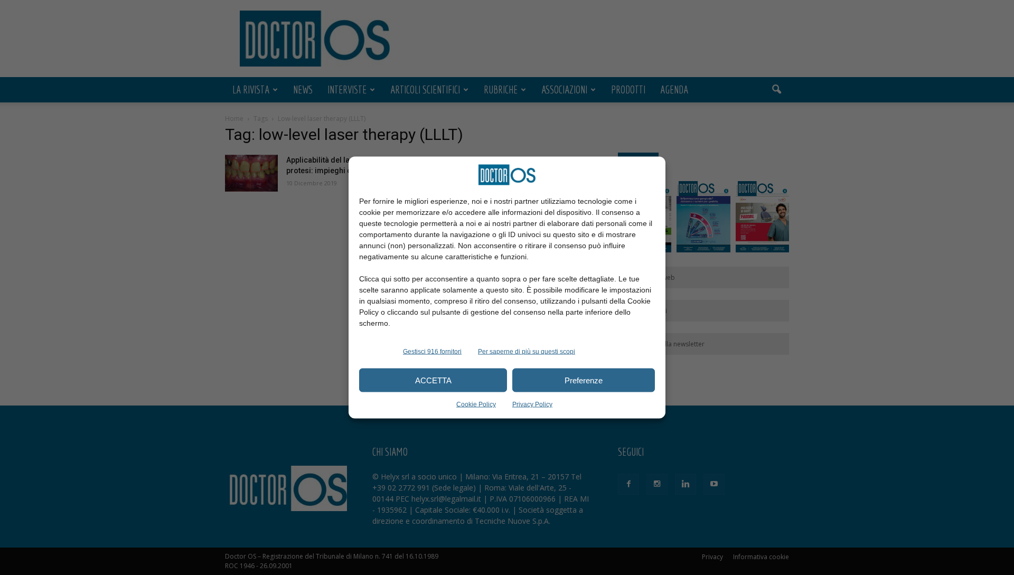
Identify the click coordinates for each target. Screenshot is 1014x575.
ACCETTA (433, 379)
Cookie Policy (476, 404)
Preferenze (584, 379)
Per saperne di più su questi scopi (526, 351)
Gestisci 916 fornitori (432, 351)
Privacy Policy (532, 404)
